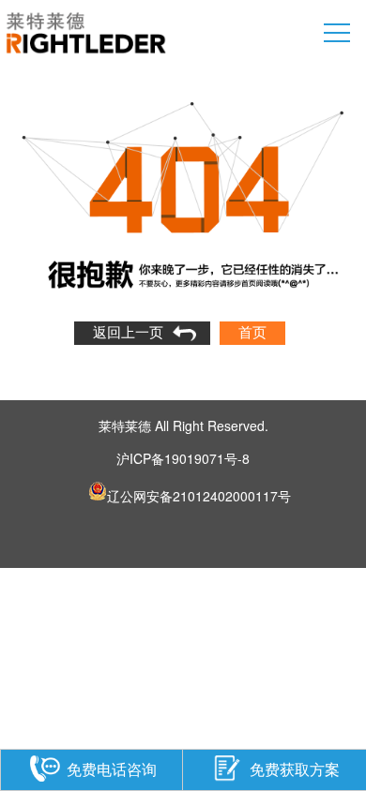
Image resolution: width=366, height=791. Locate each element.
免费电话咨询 (112, 768)
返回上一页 (128, 332)
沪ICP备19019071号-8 (183, 458)
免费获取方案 (295, 768)
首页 (252, 332)
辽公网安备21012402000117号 (199, 493)
